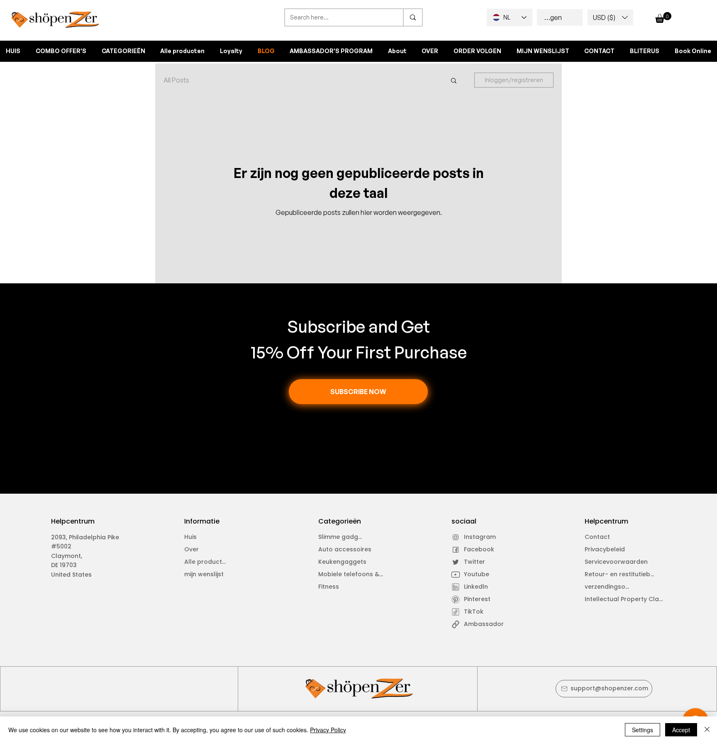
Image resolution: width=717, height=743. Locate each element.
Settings (642, 730)
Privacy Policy (328, 730)
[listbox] (610, 17)
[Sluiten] (707, 729)
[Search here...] (412, 17)
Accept (681, 730)
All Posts (176, 80)
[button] (610, 17)
